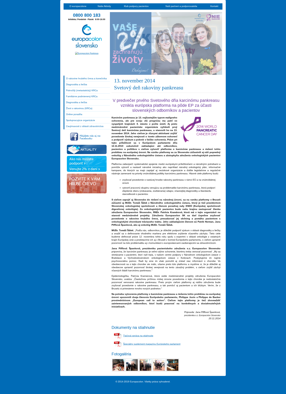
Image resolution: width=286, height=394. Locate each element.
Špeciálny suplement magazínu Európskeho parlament (151, 344)
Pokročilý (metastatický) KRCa (82, 90)
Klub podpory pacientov (136, 6)
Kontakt (214, 6)
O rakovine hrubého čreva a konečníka (86, 78)
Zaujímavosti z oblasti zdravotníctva (84, 126)
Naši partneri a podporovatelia (181, 6)
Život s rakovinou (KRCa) (79, 108)
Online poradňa (74, 114)
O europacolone (78, 6)
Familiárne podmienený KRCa (81, 96)
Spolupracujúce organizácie (80, 120)
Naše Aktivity (104, 6)
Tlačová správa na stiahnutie (138, 335)
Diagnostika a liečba (76, 84)
